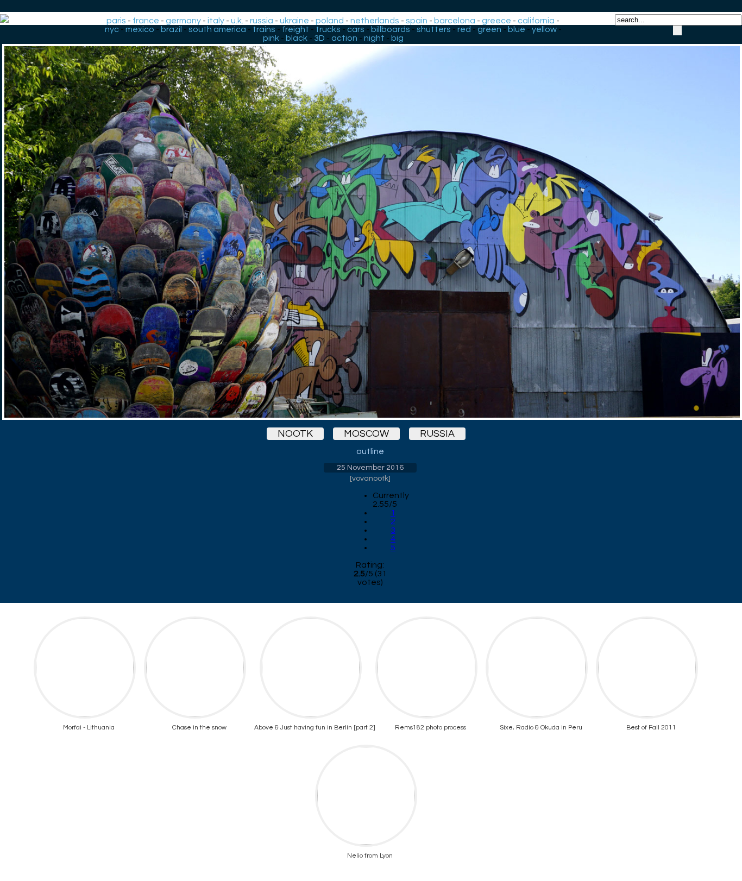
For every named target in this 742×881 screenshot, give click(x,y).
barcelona (454, 20)
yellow (544, 29)
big (397, 38)
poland (330, 20)
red (464, 29)
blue (516, 29)
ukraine (294, 20)
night (374, 38)
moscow (366, 434)
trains (264, 29)
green (489, 29)
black (296, 38)
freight (295, 29)
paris (116, 20)
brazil (171, 29)
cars (355, 29)
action (344, 38)
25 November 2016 (370, 467)
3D (319, 38)
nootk (295, 434)
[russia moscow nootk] (370, 222)
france (146, 20)
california (536, 20)
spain (416, 20)
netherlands (374, 20)
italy (215, 20)
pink (271, 38)
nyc (112, 29)
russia (261, 20)
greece (496, 20)
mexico (139, 29)
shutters (434, 29)
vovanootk (370, 478)
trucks (328, 29)
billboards (390, 29)
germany (183, 20)
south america (217, 29)
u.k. (237, 20)
